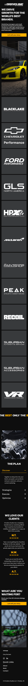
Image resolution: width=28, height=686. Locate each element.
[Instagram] (4, 658)
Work (4, 668)
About (5, 665)
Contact (5, 671)
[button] (5, 4)
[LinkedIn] (7, 658)
